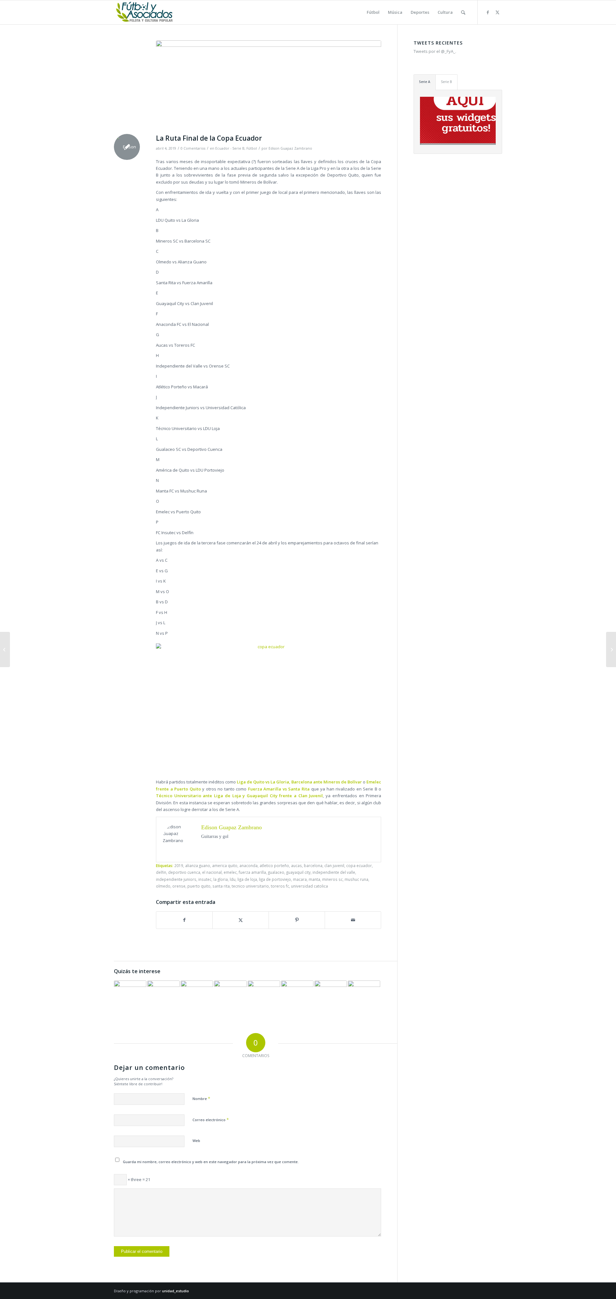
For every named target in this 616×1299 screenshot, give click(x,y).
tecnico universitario (250, 886)
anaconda (248, 865)
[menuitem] (373, 12)
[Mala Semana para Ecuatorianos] (5, 649)
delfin (161, 872)
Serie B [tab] (446, 81)
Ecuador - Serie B (229, 148)
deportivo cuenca (184, 872)
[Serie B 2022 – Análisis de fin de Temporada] (364, 996)
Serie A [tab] (424, 81)
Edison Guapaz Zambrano (290, 148)
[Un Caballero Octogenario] (611, 649)
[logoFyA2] (145, 12)
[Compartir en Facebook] (184, 920)
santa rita (221, 886)
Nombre (201, 1098)
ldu (232, 879)
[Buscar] (463, 12)
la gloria (220, 879)
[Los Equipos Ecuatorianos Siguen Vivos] (230, 996)
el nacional (212, 872)
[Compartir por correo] (353, 920)
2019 (178, 865)
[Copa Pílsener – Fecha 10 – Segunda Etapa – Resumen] (330, 996)
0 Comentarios (193, 148)
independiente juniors (176, 879)
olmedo (163, 886)
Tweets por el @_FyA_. (435, 51)
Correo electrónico (211, 1119)
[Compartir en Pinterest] (297, 920)
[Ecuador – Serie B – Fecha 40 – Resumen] (130, 996)
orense (178, 886)
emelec (230, 872)
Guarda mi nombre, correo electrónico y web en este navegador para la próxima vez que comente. (211, 1161)
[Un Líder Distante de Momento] (297, 996)
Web (196, 1140)
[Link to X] (497, 12)
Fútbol (251, 148)
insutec (204, 879)
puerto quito (198, 886)
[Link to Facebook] (487, 12)
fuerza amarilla (252, 872)
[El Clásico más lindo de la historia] (264, 996)
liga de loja (247, 879)
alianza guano (197, 865)
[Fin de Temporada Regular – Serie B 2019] (163, 996)
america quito (224, 865)
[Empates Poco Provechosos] (197, 996)
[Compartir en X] (241, 920)
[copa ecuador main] (268, 85)
